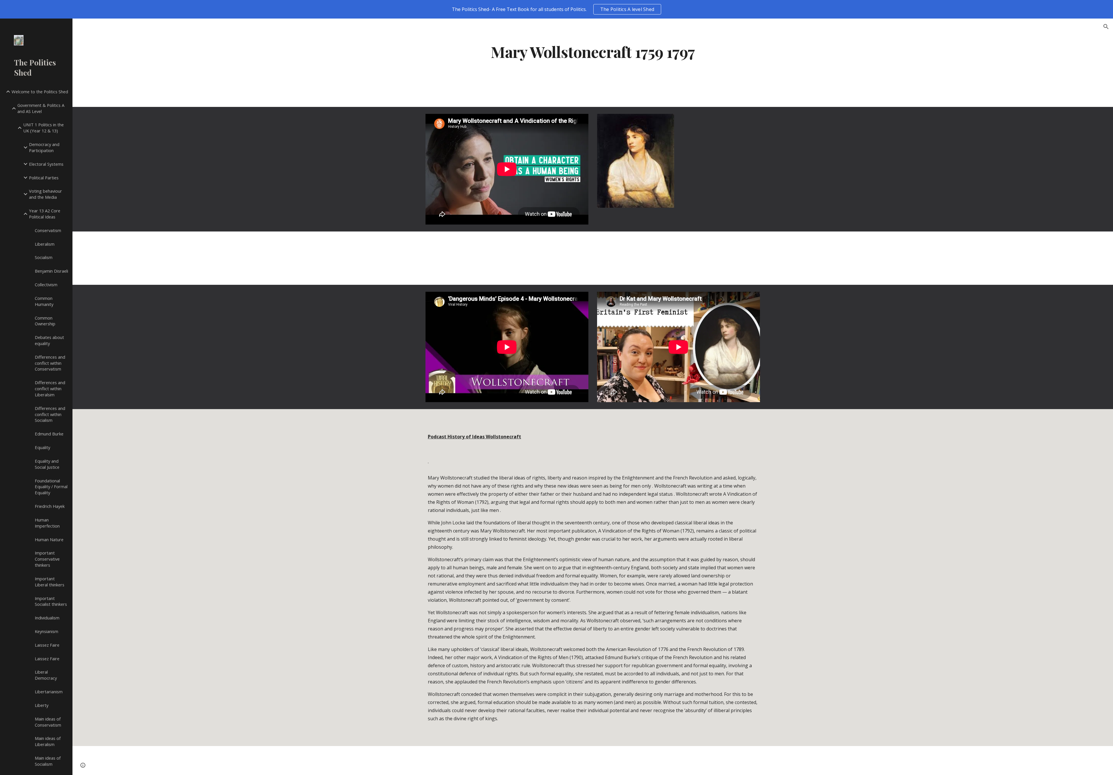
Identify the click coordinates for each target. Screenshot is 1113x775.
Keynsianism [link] (46, 631)
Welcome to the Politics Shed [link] (40, 91)
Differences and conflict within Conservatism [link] (50, 363)
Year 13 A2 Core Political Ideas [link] (44, 214)
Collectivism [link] (46, 284)
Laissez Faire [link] (47, 645)
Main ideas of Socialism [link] (48, 761)
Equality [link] (42, 447)
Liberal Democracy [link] (46, 675)
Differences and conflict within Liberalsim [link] (50, 388)
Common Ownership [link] (45, 321)
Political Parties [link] (44, 177)
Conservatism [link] (48, 230)
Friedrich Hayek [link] (50, 506)
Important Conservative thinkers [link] (47, 559)
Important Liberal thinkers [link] (49, 582)
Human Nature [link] (49, 539)
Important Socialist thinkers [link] (51, 601)
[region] (556, 9)
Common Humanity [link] (44, 301)
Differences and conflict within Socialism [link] (50, 414)
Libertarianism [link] (49, 691)
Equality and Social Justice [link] (47, 464)
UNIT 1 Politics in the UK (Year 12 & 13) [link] (43, 128)
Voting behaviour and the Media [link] (45, 194)
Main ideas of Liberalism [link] (48, 741)
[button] (1106, 27)
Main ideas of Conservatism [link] (48, 722)
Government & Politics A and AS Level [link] (40, 108)
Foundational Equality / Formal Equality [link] (51, 487)
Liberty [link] (41, 705)
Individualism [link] (47, 618)
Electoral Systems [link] (46, 164)
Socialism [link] (43, 257)
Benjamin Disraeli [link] (51, 271)
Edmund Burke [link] (49, 434)
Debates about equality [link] (49, 340)
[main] (592, 51)
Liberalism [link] (44, 244)
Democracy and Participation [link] (44, 147)
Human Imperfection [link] (47, 523)
